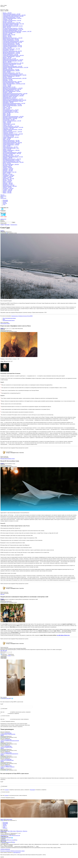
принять (2, 856)
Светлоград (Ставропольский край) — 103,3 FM (13, 127)
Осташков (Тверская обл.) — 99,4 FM (10, 112)
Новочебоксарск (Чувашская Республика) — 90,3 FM (14, 103)
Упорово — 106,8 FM (7, 190)
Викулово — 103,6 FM (7, 174)
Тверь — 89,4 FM (6, 139)
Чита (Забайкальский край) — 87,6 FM (11, 160)
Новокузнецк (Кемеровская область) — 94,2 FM (13, 101)
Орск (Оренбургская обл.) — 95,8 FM (10, 109)
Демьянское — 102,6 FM (8, 176)
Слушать (2, 732)
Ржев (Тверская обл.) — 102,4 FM (10, 118)
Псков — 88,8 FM (6, 115)
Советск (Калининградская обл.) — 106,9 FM (12, 131)
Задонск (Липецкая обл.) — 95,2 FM (10, 54)
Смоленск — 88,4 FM (7, 130)
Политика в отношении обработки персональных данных (12, 850)
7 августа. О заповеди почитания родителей (9, 740)
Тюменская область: (7, 166)
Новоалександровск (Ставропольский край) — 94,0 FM (14, 100)
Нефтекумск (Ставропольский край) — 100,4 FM (13, 95)
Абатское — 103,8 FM (7, 167)
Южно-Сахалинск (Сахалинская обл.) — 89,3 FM (13, 162)
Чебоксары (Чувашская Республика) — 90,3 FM (13, 156)
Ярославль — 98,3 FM (7, 165)
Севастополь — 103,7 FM (8, 128)
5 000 (6, 650)
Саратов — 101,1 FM (7, 125)
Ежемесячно (4, 654)
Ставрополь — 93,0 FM (8, 132)
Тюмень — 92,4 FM (7, 149)
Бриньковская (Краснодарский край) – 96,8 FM (12, 25)
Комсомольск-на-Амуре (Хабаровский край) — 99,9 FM (14, 75)
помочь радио (3, 195)
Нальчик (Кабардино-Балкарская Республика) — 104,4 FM (15, 93)
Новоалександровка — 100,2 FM (10, 186)
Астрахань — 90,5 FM (7, 19)
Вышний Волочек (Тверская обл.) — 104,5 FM (12, 37)
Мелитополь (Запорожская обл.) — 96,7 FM (12, 89)
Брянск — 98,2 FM (7, 27)
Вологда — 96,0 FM (7, 35)
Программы (5, 200)
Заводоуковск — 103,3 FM (8, 178)
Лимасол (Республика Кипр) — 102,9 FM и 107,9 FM (14, 83)
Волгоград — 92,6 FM (7, 33)
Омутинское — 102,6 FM (8, 188)
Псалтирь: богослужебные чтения (7, 458)
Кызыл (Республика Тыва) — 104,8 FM (11, 82)
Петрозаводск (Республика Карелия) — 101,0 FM (13, 116)
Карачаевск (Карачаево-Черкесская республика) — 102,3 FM (15, 67)
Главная (2, 224)
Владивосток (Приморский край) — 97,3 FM (12, 30)
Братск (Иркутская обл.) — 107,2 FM (10, 24)
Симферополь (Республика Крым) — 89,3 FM (12, 129)
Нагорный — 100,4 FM (8, 184)
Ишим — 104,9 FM (7, 181)
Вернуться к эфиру (4, 9)
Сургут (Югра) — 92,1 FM (8, 136)
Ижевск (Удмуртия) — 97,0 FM (9, 58)
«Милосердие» (19, 831)
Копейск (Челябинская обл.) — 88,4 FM (11, 76)
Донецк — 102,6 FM (7, 47)
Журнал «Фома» (3, 831)
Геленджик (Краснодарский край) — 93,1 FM (12, 42)
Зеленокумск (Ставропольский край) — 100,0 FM (13, 55)
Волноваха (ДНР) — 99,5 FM (9, 34)
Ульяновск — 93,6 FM (7, 151)
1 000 (3, 650)
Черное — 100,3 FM (7, 191)
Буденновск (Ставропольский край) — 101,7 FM (13, 29)
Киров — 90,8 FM (6, 71)
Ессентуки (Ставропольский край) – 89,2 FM (12, 51)
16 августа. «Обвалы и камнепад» (7, 766)
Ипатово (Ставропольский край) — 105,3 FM (12, 60)
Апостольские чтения (5, 323)
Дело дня (2, 194)
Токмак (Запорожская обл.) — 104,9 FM (11, 143)
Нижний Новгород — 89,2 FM (9, 97)
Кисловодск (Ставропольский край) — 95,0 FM (13, 73)
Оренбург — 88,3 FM (7, 107)
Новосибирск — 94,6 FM (8, 102)
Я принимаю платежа (8, 655)
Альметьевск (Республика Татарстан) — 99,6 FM (13, 16)
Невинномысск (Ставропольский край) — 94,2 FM (13, 94)
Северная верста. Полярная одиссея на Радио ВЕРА (22, 315)
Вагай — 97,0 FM (6, 173)
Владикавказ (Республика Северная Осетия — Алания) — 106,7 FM (17, 31)
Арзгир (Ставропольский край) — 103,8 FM (12, 18)
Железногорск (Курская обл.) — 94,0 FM (11, 52)
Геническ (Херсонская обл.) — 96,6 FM (11, 43)
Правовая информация (5, 849)
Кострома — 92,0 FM (7, 77)
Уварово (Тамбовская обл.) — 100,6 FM (11, 150)
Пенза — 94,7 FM (6, 113)
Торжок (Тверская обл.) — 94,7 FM (10, 146)
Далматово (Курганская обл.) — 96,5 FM (11, 44)
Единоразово (11, 654)
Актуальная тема (7, 732)
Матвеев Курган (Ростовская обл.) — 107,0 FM (12, 88)
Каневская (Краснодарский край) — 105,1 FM (12, 66)
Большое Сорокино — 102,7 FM (9, 172)
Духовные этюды (8, 752)
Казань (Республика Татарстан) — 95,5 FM (12, 64)
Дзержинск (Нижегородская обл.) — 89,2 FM (12, 45)
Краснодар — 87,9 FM (7, 79)
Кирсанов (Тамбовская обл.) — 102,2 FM (11, 72)
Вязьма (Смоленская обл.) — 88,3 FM (10, 39)
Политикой (4, 713)
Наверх (2, 819)
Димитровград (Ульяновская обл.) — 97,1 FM (12, 46)
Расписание (5, 201)
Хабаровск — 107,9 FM (8, 154)
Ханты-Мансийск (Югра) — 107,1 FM (11, 155)
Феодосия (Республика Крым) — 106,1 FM (12, 153)
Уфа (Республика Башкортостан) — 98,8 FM (12, 152)
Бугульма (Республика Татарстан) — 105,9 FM (12, 28)
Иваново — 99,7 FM (7, 57)
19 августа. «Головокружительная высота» (9, 753)
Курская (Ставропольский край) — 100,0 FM (12, 81)
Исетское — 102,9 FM (7, 180)
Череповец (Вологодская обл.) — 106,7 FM (12, 158)
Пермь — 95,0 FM (6, 114)
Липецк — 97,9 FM (7, 84)
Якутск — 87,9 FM (7, 163)
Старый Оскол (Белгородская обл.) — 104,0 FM (13, 133)
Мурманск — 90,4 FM (7, 92)
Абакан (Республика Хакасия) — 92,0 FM (11, 13)
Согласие (7, 712)
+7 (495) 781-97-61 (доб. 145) (14, 835)
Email (1, 704)
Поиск (13, 222)
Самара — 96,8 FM (7, 122)
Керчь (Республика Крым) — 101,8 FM (11, 69)
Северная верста (13, 224)
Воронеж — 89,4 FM (7, 36)
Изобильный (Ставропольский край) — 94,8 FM (13, 59)
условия (9, 655)
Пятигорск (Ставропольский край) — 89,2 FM (12, 117)
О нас (4, 204)
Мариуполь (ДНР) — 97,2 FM (9, 87)
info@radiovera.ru (4, 835)
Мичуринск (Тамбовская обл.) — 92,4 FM (11, 91)
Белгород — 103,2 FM (7, 21)
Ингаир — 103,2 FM (7, 179)
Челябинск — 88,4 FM (7, 157)
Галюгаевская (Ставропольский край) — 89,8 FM (13, 41)
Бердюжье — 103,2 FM (7, 170)
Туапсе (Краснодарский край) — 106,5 (11, 148)
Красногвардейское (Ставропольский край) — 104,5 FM (14, 78)
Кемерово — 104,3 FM (7, 68)
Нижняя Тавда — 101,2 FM (8, 185)
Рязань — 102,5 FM (7, 121)
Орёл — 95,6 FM (6, 108)
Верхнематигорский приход (9, 320)
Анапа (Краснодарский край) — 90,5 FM (11, 17)
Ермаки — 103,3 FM (7, 177)
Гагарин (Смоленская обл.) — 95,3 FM (11, 40)
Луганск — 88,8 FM (7, 85)
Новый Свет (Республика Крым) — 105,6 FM (12, 105)
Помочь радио (3, 656)
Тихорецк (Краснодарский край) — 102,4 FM (12, 142)
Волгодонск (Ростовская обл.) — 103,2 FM (12, 32)
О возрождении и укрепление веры (7, 734)
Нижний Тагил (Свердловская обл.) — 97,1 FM (13, 99)
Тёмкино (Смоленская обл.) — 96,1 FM (11, 140)
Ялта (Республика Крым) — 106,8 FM (11, 164)
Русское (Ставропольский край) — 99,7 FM (12, 120)
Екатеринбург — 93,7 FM (8, 49)
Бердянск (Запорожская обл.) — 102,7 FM (11, 22)
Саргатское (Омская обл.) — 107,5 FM (11, 126)
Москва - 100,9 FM (4, 10)
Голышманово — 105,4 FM (8, 175)
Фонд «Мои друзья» (11, 831)
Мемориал (5, 827)
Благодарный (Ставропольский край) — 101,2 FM (13, 23)
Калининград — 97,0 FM (8, 65)
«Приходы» (24, 831)
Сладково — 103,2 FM (7, 189)
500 (1, 650)
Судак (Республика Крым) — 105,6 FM (11, 134)
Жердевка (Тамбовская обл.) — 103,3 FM (11, 53)
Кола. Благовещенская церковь (9, 318)
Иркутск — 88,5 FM (7, 61)
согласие (7, 719)
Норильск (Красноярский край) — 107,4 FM (12, 104)
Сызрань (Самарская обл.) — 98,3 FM (11, 137)
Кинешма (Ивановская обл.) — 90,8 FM (11, 70)
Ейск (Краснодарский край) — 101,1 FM (11, 48)
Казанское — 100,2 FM (7, 182)
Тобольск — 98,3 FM (7, 187)
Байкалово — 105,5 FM (8, 169)
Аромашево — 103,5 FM (8, 168)
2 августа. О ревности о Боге (6, 747)
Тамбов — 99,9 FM (7, 138)
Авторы (4, 202)
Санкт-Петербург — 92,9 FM (9, 124)
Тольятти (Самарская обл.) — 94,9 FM (11, 144)
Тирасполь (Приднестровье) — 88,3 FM (11, 141)
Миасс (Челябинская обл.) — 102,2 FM (11, 90)
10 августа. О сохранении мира (7, 760)
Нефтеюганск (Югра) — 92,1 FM (10, 96)
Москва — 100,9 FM (7, 12)
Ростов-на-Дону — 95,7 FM (8, 119)
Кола (4, 319)
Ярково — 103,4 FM (7, 192)
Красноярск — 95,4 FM (8, 80)
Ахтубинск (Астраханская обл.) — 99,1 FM (12, 20)
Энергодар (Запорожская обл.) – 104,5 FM (11, 161)
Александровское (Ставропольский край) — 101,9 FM (14, 15)
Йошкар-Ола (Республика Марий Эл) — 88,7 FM (13, 63)
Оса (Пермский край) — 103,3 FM (10, 110)
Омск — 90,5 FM (6, 106)
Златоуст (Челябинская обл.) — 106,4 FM (11, 56)
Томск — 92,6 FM (6, 145)
